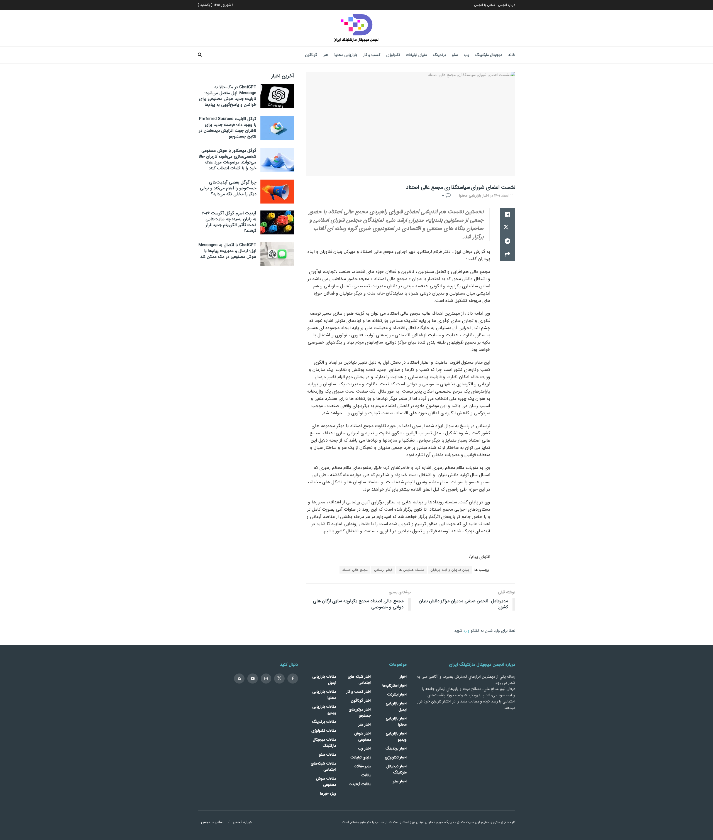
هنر (325, 55)
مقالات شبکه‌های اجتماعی (323, 766)
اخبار (403, 677)
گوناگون (311, 55)
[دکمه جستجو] (200, 54)
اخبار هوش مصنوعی (362, 736)
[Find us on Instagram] (266, 679)
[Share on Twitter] (507, 227)
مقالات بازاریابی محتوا (324, 695)
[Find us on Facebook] (292, 679)
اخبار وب (364, 748)
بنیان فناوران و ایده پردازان (450, 569)
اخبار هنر (364, 724)
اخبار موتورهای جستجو (360, 712)
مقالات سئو (327, 754)
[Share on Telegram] (507, 241)
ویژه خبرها (328, 793)
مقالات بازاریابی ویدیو (324, 710)
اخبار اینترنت (397, 694)
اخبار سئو (400, 781)
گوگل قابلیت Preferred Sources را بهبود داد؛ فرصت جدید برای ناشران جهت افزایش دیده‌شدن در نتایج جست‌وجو (227, 128)
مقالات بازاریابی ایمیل (324, 680)
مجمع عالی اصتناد (355, 569)
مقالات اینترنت (360, 784)
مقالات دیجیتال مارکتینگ (324, 742)
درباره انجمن (506, 5)
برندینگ (439, 55)
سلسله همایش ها (411, 569)
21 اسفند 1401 (504, 196)
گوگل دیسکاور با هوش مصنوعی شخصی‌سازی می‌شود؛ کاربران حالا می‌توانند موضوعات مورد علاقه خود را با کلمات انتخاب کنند (227, 159)
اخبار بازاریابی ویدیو (396, 736)
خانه (511, 55)
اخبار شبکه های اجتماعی (359, 680)
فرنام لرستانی (383, 569)
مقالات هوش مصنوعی (326, 781)
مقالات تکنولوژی (323, 731)
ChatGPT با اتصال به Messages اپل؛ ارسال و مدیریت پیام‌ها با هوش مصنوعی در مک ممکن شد (227, 251)
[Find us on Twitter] (279, 679)
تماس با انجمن (484, 5)
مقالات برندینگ (324, 722)
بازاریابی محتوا (345, 55)
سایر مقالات (362, 766)
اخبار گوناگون (361, 700)
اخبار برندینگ (396, 748)
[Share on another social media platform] (507, 254)
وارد (466, 631)
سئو (455, 55)
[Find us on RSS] (239, 679)
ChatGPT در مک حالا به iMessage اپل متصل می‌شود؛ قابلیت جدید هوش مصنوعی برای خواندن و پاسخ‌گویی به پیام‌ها (227, 96)
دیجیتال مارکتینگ (488, 55)
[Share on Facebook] (507, 214)
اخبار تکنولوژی (396, 757)
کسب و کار (371, 55)
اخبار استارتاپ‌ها (394, 685)
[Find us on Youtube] (252, 679)
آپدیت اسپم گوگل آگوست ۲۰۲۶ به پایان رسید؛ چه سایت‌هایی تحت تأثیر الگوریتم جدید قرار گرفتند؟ (229, 222)
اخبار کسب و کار (358, 692)
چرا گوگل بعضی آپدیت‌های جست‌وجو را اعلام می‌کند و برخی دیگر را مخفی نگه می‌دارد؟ (228, 188)
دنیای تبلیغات (416, 55)
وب (466, 55)
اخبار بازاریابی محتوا (474, 196)
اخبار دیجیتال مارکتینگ (396, 769)
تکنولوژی (393, 55)
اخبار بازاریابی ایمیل (396, 706)
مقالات (366, 775)
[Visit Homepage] (356, 28)
